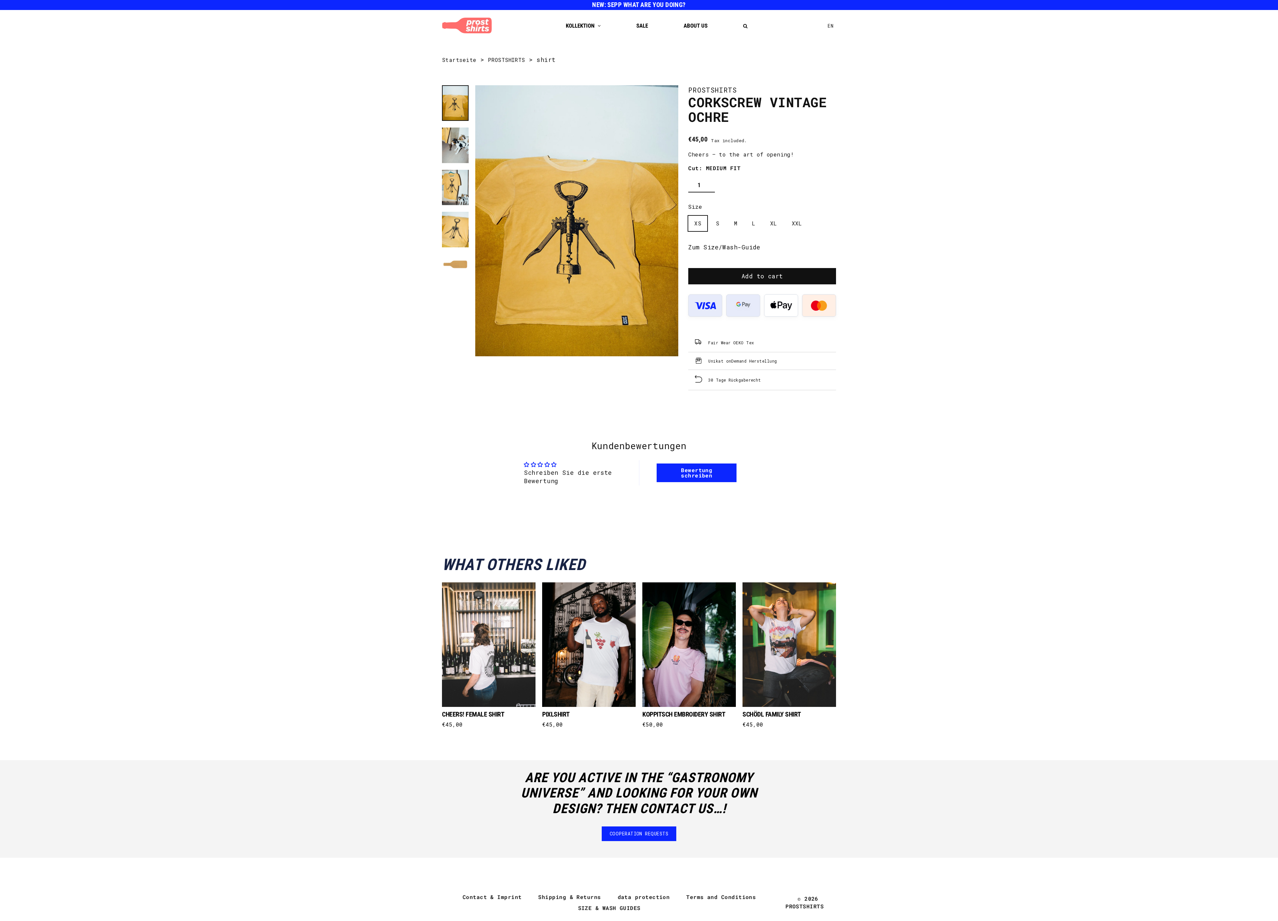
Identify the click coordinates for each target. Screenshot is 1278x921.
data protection (644, 896)
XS (697, 223)
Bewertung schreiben (696, 472)
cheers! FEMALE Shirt (473, 714)
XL (773, 223)
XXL (797, 223)
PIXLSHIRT (556, 714)
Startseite (459, 59)
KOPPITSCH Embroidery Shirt (683, 714)
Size (695, 206)
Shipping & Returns (569, 896)
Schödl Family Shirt (772, 714)
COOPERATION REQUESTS (639, 833)
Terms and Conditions (721, 896)
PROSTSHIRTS (506, 59)
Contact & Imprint (492, 896)
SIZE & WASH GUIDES (609, 907)
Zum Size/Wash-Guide (724, 247)
